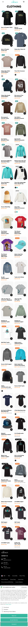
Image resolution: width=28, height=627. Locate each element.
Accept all (14, 624)
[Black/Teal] (3, 187)
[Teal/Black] (2, 187)
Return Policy (22, 575)
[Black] (15, 74)
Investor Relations (19, 582)
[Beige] (15, 212)
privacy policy (8, 604)
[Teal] (17, 187)
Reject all (14, 615)
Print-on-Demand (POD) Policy (7, 582)
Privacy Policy (13, 579)
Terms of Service (4, 579)
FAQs (9, 575)
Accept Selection (14, 620)
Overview (25, 587)
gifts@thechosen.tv (7, 560)
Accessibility (14, 575)
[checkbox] (5, 607)
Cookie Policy (20, 579)
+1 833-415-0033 (7, 567)
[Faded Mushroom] (2, 76)
